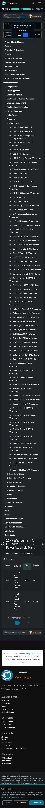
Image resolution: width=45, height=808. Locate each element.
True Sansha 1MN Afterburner (24, 459)
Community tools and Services (13, 748)
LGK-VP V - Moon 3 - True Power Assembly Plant (17, 580)
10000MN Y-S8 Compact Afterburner (21, 144)
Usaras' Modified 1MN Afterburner (26, 470)
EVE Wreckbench (8, 727)
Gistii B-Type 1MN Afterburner (24, 342)
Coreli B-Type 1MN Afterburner (25, 257)
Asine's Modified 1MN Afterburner (26, 225)
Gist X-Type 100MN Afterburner (25, 334)
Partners (5, 701)
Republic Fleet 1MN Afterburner (25, 404)
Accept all (37, 803)
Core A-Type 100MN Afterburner (25, 236)
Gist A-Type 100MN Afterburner (25, 321)
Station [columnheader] (16, 566)
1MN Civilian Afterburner (22, 210)
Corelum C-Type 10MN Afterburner (26, 274)
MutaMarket (6, 743)
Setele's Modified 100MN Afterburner (21, 409)
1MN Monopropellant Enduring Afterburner (23, 215)
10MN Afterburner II (20, 178)
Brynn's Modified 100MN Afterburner (21, 230)
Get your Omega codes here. (29, 654)
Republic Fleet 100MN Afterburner (26, 396)
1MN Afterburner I (19, 197)
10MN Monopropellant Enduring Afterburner (23, 187)
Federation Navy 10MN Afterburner (26, 309)
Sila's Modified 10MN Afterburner (26, 443)
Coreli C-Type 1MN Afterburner (24, 261)
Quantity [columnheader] (36, 565)
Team (3, 706)
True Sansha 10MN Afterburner (25, 454)
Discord (7, 761)
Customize (22, 803)
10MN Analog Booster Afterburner (26, 182)
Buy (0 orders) (27, 553)
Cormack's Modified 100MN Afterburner (22, 279)
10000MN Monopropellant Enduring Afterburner (21, 137)
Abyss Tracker (7, 722)
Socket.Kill (5, 745)
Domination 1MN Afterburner (24, 298)
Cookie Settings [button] (7, 712)
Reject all (7, 803)
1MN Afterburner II (20, 201)
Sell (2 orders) (12, 553)
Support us (5, 703)
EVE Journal (6, 724)
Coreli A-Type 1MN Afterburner (24, 253)
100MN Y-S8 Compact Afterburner (26, 169)
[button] (10, 3)
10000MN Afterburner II (22, 131)
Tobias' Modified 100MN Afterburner (20, 449)
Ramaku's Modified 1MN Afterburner (20, 390)
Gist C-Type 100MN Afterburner (25, 330)
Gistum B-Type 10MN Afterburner (26, 355)
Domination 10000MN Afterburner (26, 285)
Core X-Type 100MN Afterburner (25, 249)
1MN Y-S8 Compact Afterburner (25, 221)
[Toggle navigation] (40, 3)
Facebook (8, 758)
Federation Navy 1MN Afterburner (26, 313)
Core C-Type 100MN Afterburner (25, 245)
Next (25, 35)
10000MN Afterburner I (22, 127)
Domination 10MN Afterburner (24, 293)
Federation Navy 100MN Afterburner (20, 303)
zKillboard (5, 737)
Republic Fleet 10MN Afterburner (25, 400)
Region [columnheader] (7, 565)
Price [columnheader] (26, 565)
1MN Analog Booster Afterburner (25, 206)
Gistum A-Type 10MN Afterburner (26, 351)
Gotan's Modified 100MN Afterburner (20, 364)
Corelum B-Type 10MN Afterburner (26, 270)
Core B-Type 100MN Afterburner (25, 241)
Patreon (7, 764)
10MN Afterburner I (20, 173)
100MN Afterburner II (21, 154)
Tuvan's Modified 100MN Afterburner (20, 464)
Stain (7, 580)
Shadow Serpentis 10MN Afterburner (21, 430)
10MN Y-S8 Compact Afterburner (25, 193)
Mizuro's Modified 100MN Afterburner (21, 378)
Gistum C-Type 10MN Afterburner (26, 359)
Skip (19, 35)
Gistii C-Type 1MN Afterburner (24, 347)
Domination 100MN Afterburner (25, 289)
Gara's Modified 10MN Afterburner (26, 317)
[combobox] (9, 34)
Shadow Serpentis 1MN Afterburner (20, 437)
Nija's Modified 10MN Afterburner (26, 384)
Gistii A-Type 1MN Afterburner (24, 338)
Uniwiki (4, 740)
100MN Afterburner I (21, 150)
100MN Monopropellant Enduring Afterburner (24, 163)
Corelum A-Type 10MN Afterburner (26, 266)
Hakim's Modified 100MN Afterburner (21, 371)
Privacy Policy (19, 797)
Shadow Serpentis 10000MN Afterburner (22, 416)
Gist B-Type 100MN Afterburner (25, 326)
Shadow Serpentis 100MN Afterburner (21, 423)
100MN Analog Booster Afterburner (27, 158)
